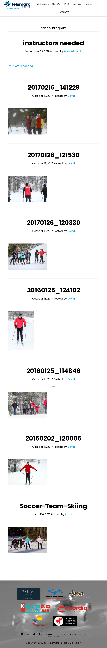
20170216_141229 (53, 87)
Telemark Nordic (17, 5)
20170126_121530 (53, 155)
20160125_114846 (53, 370)
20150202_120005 (53, 438)
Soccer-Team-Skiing (53, 506)
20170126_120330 (53, 222)
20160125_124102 (53, 290)
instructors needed (53, 43)
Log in (78, 642)
